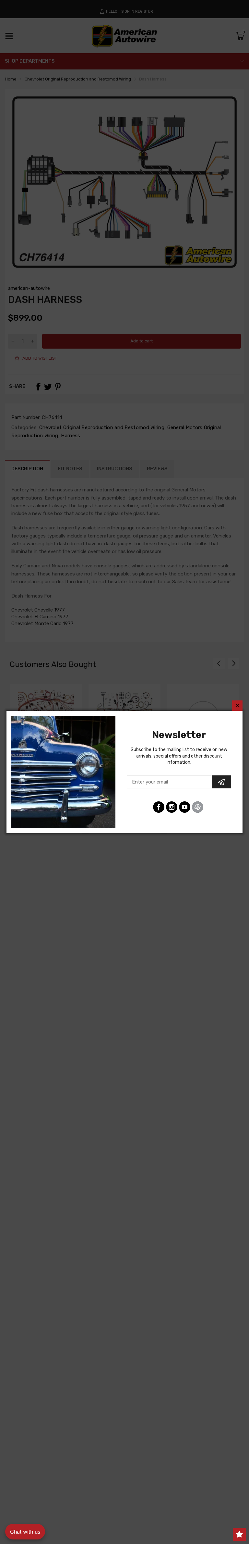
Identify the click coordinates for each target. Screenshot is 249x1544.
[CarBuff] (197, 807)
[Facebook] (158, 807)
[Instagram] (171, 807)
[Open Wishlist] (239, 1534)
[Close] (237, 705)
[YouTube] (184, 807)
